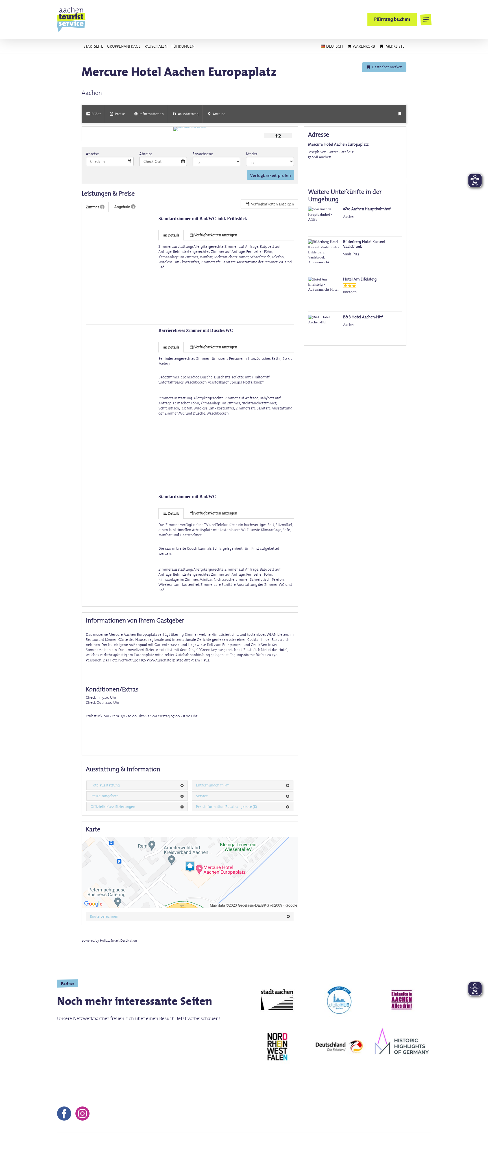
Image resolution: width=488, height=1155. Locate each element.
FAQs (363, 1144)
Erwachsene (203, 154)
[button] (425, 19)
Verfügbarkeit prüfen (270, 175)
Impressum (288, 1144)
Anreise (92, 154)
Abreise (145, 154)
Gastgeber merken (386, 67)
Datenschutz (337, 1144)
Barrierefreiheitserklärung (403, 1144)
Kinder (251, 154)
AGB (311, 1144)
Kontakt (260, 1144)
